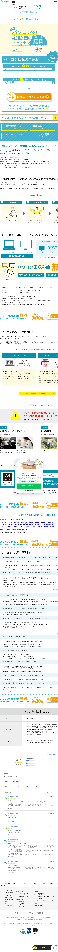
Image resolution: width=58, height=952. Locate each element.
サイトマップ (32, 925)
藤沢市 (43, 523)
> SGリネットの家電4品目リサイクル (46, 896)
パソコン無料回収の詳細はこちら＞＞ (9, 280)
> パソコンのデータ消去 (24, 893)
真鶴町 (46, 526)
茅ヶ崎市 (5, 524)
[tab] (6, 773)
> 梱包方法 (7, 894)
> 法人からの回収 (9, 899)
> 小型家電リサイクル (10, 895)
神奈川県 (2, 519)
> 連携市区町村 (41, 893)
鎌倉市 (37, 523)
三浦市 (11, 524)
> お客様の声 (21, 905)
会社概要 (5, 923)
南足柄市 (44, 524)
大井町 (34, 526)
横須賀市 (24, 523)
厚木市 (23, 524)
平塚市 (31, 523)
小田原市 (50, 523)
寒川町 (10, 526)
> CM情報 (39, 898)
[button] (12, 808)
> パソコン (7, 903)
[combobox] (12, 786)
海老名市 (30, 524)
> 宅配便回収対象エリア (43, 895)
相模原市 (17, 523)
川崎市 (10, 523)
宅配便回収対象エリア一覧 (40, 883)
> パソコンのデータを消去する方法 (26, 894)
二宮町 (22, 526)
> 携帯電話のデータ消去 (24, 896)
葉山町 (4, 526)
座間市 (37, 524)
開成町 (40, 526)
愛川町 (52, 526)
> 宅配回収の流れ (9, 892)
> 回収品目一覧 (8, 905)
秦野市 (17, 524)
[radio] (30, 758)
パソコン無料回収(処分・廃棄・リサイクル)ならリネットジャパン (16, 883)
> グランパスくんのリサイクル (45, 900)
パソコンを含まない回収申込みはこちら (24, 118)
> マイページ (21, 906)
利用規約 (12, 923)
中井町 (28, 526)
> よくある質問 (21, 901)
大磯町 (16, 526)
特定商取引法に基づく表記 (24, 923)
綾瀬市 (50, 524)
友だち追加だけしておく (29, 490)
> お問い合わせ (21, 903)
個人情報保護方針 (38, 923)
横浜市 (4, 523)
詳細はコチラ (37, 393)
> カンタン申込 (8, 897)
